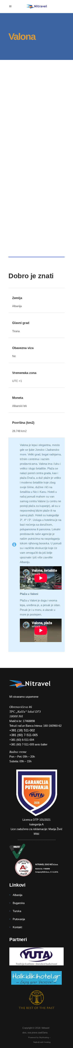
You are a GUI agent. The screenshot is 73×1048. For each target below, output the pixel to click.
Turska (17, 911)
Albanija (17, 895)
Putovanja (19, 919)
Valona (19, 103)
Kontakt (17, 927)
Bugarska (19, 903)
